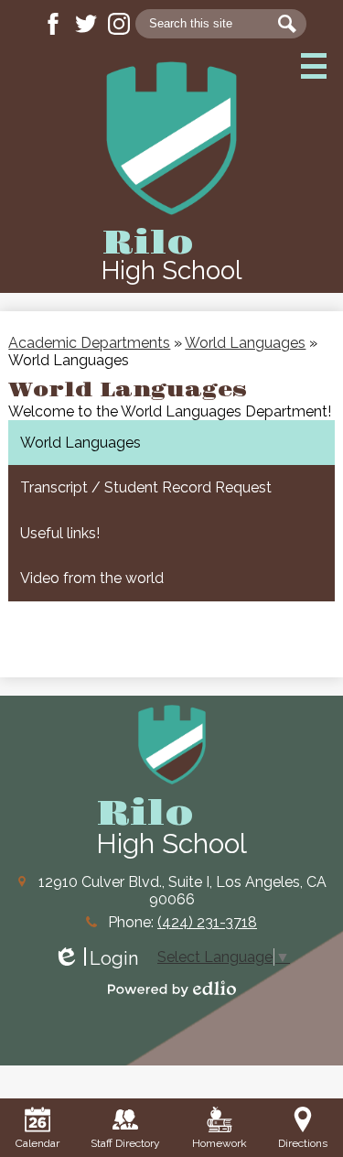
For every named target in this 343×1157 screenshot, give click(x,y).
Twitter (86, 24)
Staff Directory (125, 1143)
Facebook (53, 24)
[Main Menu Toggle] (314, 66)
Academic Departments (89, 342)
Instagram (119, 24)
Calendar (37, 1143)
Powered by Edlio (172, 988)
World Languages (245, 342)
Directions (302, 1143)
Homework (219, 1143)
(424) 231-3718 (207, 922)
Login (95, 958)
